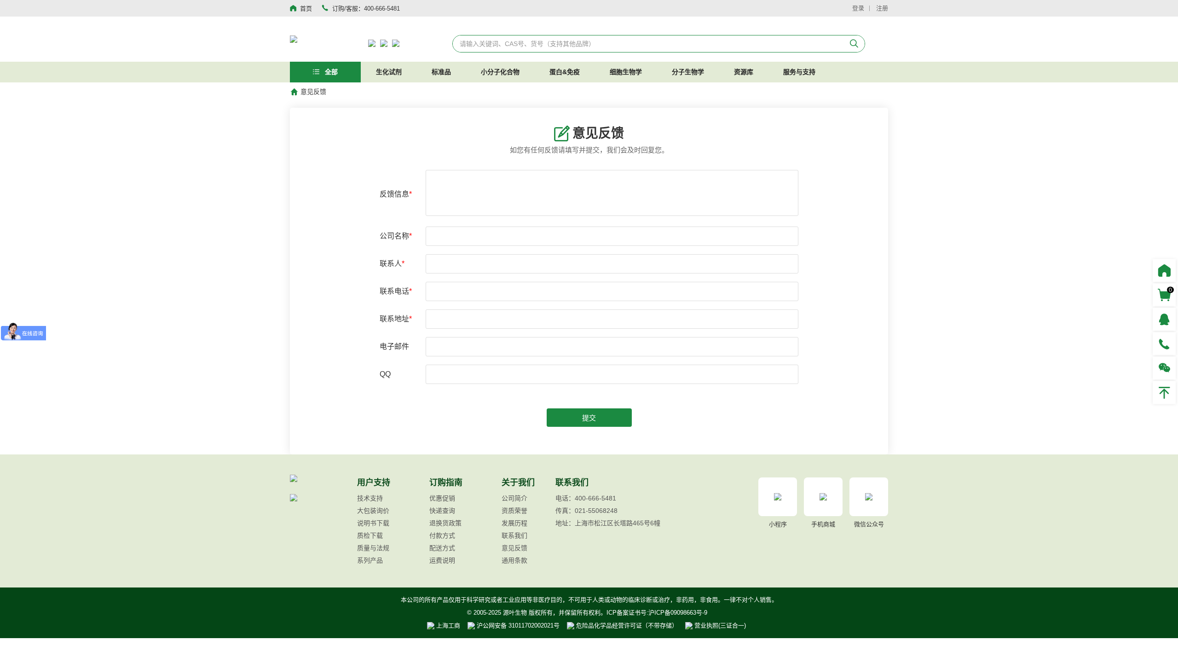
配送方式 (442, 548)
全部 (330, 72)
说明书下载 (373, 523)
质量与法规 (373, 548)
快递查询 (442, 510)
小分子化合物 (500, 72)
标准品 (441, 72)
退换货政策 (445, 523)
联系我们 (514, 535)
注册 (882, 8)
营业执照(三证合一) (719, 625)
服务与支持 (799, 72)
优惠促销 (442, 498)
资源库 (743, 72)
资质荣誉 (514, 510)
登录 (858, 8)
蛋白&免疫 (564, 72)
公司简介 (514, 498)
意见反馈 (514, 548)
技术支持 (370, 498)
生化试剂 (389, 72)
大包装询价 (373, 510)
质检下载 (370, 535)
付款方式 (442, 535)
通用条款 (514, 560)
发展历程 (514, 523)
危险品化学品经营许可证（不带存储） (626, 625)
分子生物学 (688, 72)
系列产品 (370, 560)
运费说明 (442, 560)
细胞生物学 (626, 72)
